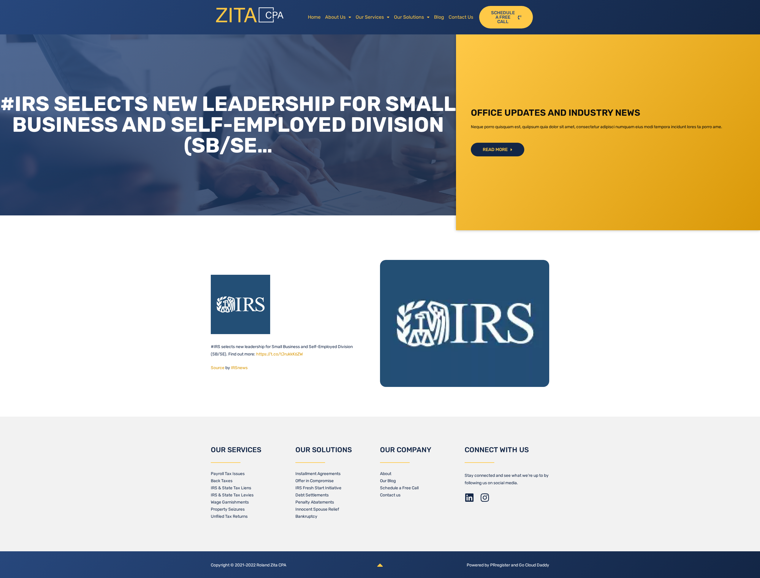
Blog (439, 17)
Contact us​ (390, 495)
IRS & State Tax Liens (231, 487)
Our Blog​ (388, 480)
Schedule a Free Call (399, 487)
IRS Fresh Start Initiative (318, 487)
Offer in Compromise (314, 480)
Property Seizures (228, 509)
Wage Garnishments (230, 502)
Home (314, 17)
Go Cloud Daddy (534, 565)
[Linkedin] (469, 497)
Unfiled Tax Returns (229, 516)
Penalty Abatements (314, 502)
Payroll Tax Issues (228, 473)
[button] (338, 17)
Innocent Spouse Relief (317, 509)
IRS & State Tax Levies (232, 495)
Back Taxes (221, 480)
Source (217, 367)
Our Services (370, 17)
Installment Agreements (318, 473)
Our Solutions (409, 17)
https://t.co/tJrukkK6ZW (279, 354)
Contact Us (461, 17)
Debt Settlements (312, 495)
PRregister (500, 565)
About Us (335, 17)
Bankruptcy (306, 516)
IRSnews (239, 367)
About (385, 473)
